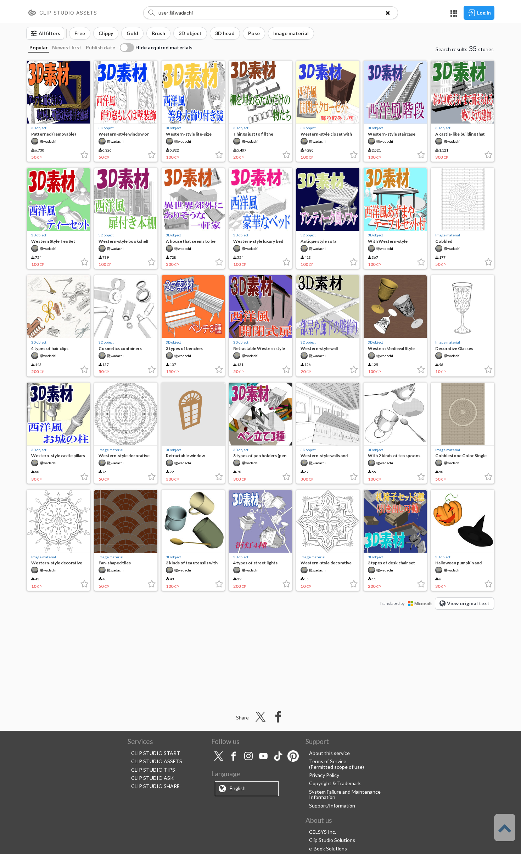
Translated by (392, 603)
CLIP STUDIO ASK (152, 778)
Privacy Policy (324, 775)
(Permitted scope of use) (336, 767)
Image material (447, 235)
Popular (38, 47)
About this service (329, 753)
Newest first (67, 47)
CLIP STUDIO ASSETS (156, 761)
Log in (484, 13)
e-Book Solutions (328, 848)
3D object (38, 128)
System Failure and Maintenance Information (345, 794)
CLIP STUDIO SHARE (155, 786)
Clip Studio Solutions (332, 840)
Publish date (100, 47)
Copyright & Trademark (335, 783)
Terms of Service (327, 761)
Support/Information (332, 806)
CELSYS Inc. (322, 832)
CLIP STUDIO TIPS (153, 770)
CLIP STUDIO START (155, 753)
